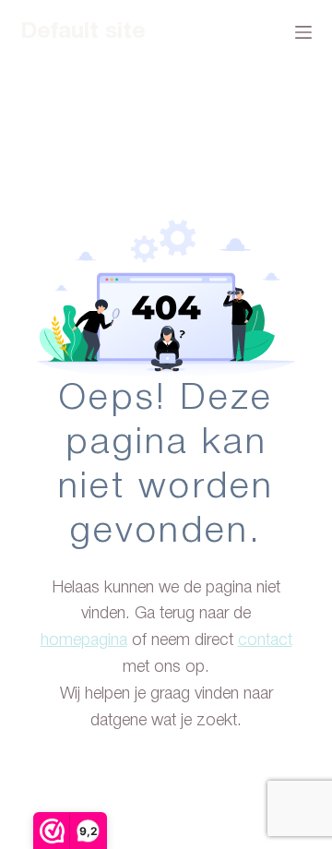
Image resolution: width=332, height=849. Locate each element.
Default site (83, 31)
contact (265, 640)
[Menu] (303, 32)
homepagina (84, 640)
